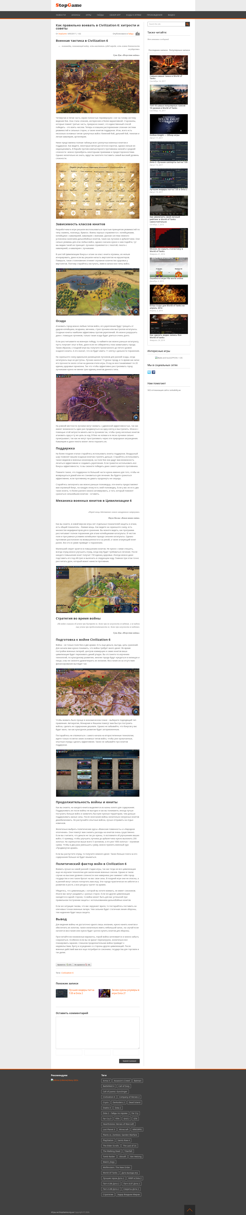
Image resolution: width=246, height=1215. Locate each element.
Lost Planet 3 (109, 1129)
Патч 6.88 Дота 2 (111, 1189)
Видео (171, 15)
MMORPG (137, 1129)
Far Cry (135, 1113)
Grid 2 (126, 1118)
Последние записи (158, 50)
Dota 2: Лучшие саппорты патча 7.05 (168, 162)
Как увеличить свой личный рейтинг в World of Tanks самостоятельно (165, 219)
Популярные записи (179, 50)
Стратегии (108, 1194)
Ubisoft (122, 1156)
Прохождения (154, 15)
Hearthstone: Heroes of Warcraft (118, 1124)
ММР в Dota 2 (135, 1178)
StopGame (62, 33)
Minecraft (123, 1129)
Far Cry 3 (107, 1118)
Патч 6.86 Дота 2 (111, 1183)
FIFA (117, 1118)
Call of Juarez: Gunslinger (115, 1091)
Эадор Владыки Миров (128, 1194)
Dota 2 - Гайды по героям (115, 1113)
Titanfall (128, 1151)
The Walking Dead (111, 1151)
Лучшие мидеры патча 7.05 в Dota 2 (168, 189)
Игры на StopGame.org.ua (62, 1212)
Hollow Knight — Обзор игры (165, 135)
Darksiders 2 (119, 1102)
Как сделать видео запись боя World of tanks (165, 336)
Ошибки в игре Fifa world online (166, 278)
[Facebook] (153, 373)
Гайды (100, 15)
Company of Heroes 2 (129, 1097)
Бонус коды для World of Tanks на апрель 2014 (167, 306)
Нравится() (64, 965)
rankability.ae (175, 390)
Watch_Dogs (109, 1162)
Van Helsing (136, 1156)
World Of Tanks (110, 1172)
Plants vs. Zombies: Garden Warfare (120, 1134)
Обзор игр (114, 15)
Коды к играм (133, 15)
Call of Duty (123, 1086)
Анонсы (75, 15)
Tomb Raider (109, 1156)
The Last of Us (129, 1145)
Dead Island (134, 1102)
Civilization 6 (67, 972)
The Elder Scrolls (111, 1145)
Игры (88, 15)
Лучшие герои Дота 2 (113, 1178)
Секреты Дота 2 (131, 1189)
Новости (61, 15)
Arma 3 (106, 1080)
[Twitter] (149, 373)
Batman (137, 1080)
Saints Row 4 (124, 1140)
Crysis (106, 1102)
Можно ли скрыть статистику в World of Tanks (166, 250)
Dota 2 (118, 1107)
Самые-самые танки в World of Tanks (166, 77)
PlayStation (108, 1140)
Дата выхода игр (130, 1172)
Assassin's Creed (122, 1080)
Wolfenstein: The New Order (116, 1167)
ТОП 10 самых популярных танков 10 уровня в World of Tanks (167, 106)
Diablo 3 (107, 1107)
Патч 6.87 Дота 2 (131, 1183)
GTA (135, 1118)
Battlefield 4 (108, 1086)
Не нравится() (82, 965)
